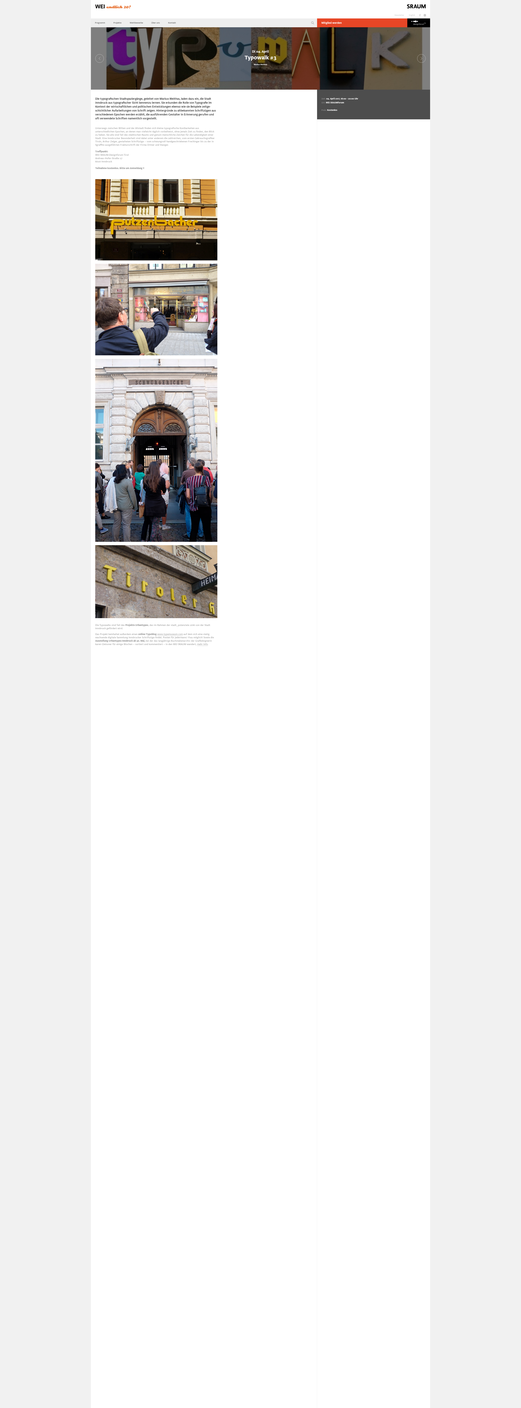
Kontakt (172, 22)
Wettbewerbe (136, 22)
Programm (100, 22)
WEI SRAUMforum (335, 102)
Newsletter (399, 15)
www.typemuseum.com (170, 634)
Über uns (155, 22)
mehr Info (202, 644)
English (412, 15)
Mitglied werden (331, 23)
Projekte (117, 22)
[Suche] (312, 22)
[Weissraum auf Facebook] (420, 15)
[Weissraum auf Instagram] (425, 15)
